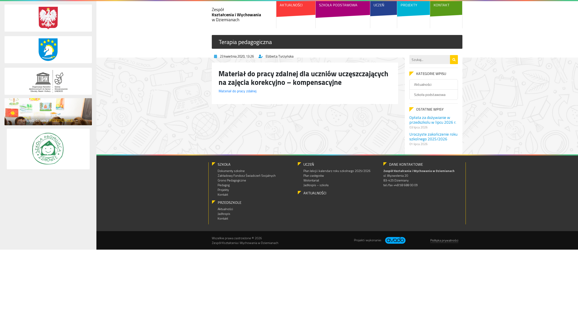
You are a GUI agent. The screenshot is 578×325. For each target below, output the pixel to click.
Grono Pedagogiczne (232, 180)
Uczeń (379, 5)
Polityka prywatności (444, 240)
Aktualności (291, 5)
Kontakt (442, 5)
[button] (454, 59)
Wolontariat (311, 180)
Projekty (409, 5)
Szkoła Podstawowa (338, 5)
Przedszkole (229, 202)
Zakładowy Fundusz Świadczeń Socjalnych (247, 175)
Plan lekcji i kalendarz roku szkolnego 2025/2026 (337, 170)
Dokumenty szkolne (231, 170)
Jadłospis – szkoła (316, 185)
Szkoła (224, 164)
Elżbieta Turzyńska (280, 56)
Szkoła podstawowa (429, 94)
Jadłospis (224, 213)
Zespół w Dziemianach (236, 14)
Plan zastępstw (313, 175)
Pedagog (224, 185)
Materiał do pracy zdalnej (237, 91)
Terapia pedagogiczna (245, 41)
